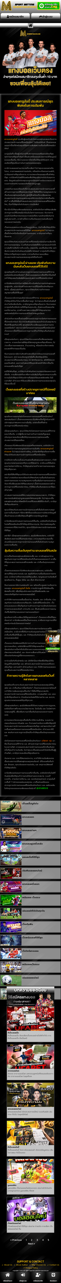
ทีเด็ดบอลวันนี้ (13, 1147)
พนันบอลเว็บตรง (30, 964)
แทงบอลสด (28, 817)
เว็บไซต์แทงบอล (30, 951)
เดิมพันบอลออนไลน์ (32, 870)
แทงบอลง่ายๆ (29, 830)
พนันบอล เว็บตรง (31, 897)
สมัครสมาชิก (38, 1281)
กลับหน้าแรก (7, 1281)
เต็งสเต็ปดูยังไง (30, 803)
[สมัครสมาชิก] (38, 1275)
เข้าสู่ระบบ (23, 1281)
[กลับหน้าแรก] (8, 1275)
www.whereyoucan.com (41, 1270)
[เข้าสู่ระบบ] (23, 1275)
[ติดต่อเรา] (53, 1275)
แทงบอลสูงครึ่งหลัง (32, 843)
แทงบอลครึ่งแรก (30, 884)
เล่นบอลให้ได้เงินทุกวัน (33, 910)
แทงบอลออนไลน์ (14, 1109)
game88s (12, 1185)
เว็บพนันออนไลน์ (14, 1223)
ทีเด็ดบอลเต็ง (13, 1032)
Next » (31, 1243)
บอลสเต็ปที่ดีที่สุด (31, 857)
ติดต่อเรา (53, 1281)
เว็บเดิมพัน (27, 924)
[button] (30, 25)
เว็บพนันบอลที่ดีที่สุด (32, 937)
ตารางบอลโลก (13, 1071)
